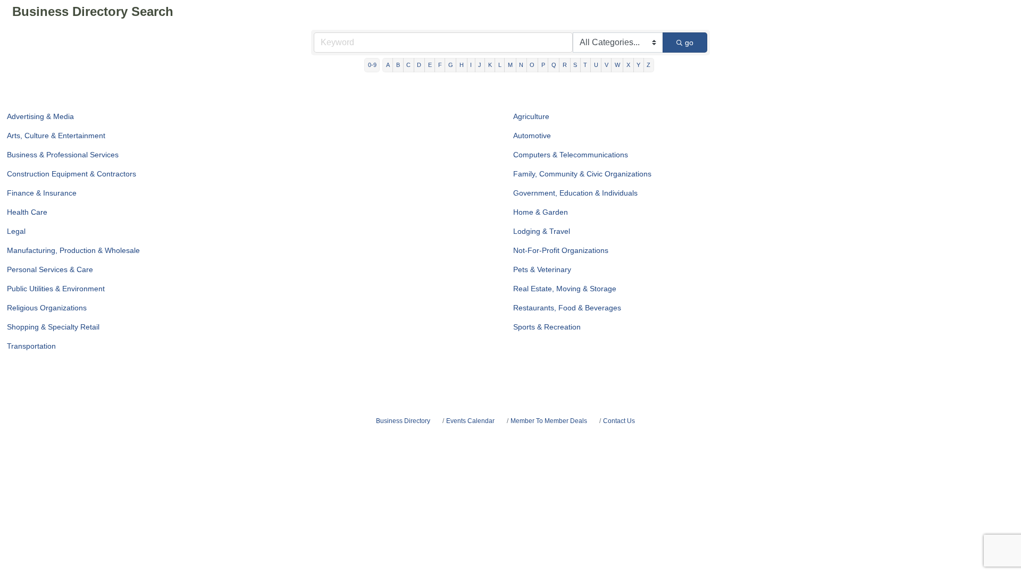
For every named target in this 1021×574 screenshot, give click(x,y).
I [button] (471, 65)
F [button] (440, 65)
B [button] (398, 65)
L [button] (499, 65)
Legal (16, 231)
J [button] (479, 65)
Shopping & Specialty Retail (53, 327)
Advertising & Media (40, 116)
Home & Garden (540, 212)
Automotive (532, 135)
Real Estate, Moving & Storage (564, 288)
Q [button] (553, 65)
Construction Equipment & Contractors (71, 174)
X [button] (628, 65)
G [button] (450, 65)
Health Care (27, 212)
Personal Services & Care (50, 269)
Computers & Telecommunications (570, 154)
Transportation (31, 346)
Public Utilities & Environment (56, 288)
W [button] (617, 65)
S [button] (575, 65)
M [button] (510, 65)
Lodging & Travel (541, 231)
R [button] (565, 65)
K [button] (490, 65)
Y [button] (638, 65)
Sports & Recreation (547, 327)
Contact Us (619, 421)
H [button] (461, 65)
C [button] (408, 65)
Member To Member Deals (548, 421)
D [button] (419, 65)
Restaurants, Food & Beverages (567, 307)
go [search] (689, 42)
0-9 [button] (372, 65)
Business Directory (403, 421)
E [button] (430, 65)
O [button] (532, 65)
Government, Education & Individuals (575, 193)
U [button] (596, 65)
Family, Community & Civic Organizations (582, 174)
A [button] (388, 65)
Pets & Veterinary (542, 269)
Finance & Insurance (42, 193)
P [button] (543, 65)
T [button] (585, 65)
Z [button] (648, 65)
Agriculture (531, 116)
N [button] (521, 65)
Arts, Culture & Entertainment (56, 135)
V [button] (606, 65)
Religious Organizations (47, 307)
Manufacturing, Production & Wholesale (73, 250)
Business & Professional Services (63, 154)
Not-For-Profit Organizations (560, 250)
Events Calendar (470, 421)
